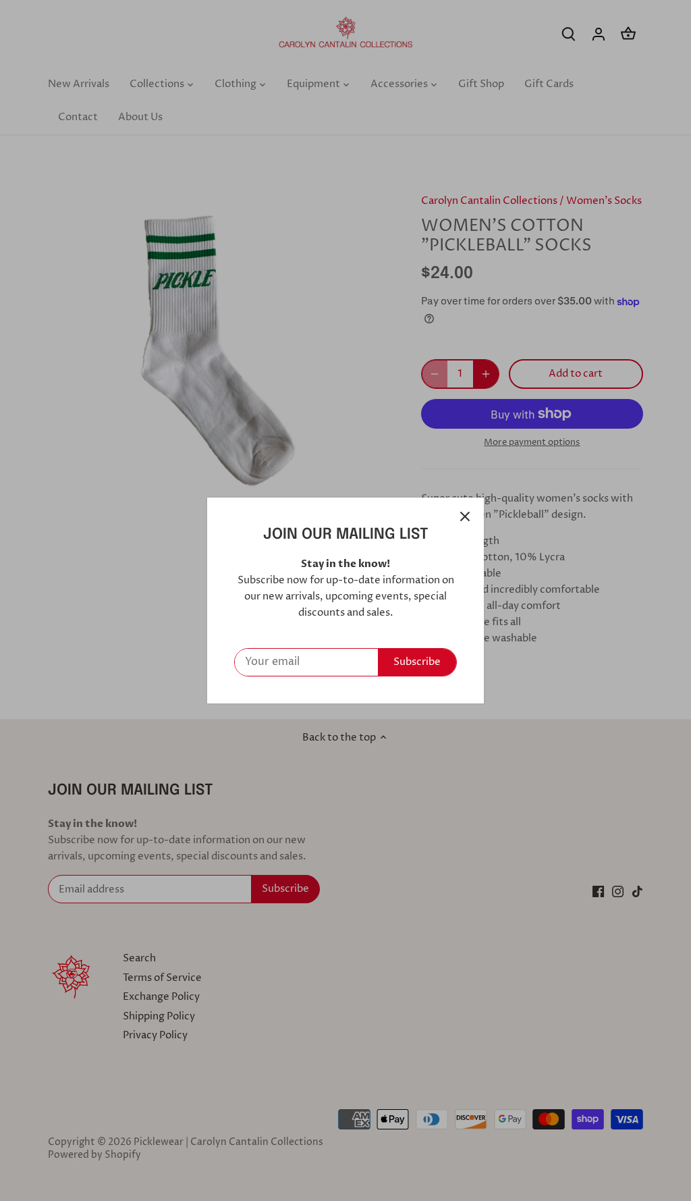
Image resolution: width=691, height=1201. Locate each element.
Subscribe (417, 662)
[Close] (465, 516)
